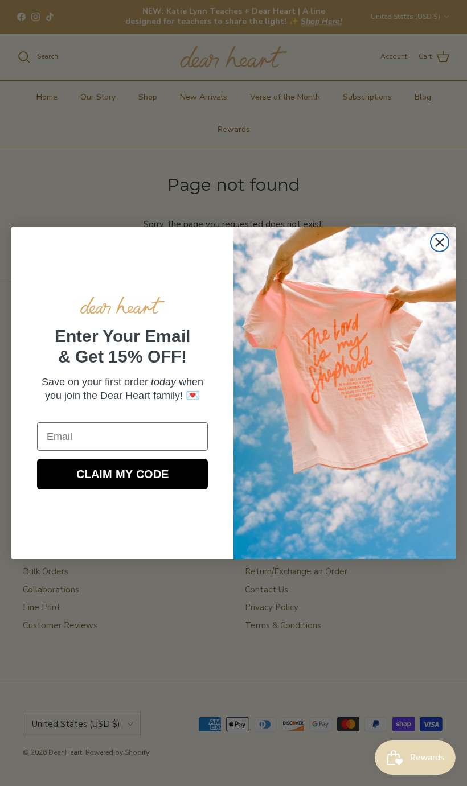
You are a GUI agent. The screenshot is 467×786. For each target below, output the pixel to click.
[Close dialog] (440, 242)
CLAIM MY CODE (122, 474)
